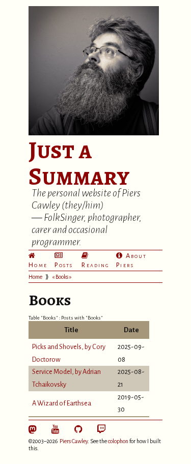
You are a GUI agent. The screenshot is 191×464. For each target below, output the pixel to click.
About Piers (131, 260)
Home (38, 265)
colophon (118, 441)
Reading (95, 265)
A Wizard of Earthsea (61, 403)
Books (62, 277)
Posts (63, 265)
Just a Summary (79, 163)
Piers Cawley (74, 441)
